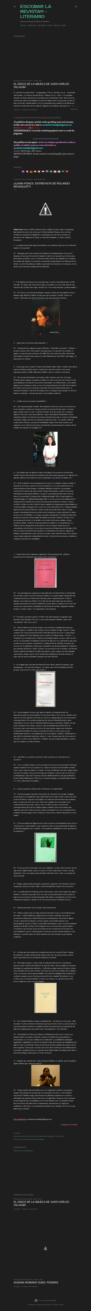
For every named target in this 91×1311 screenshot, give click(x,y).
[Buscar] (76, 6)
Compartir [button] (17, 109)
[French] (27, 171)
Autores (22, 1136)
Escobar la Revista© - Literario (35, 11)
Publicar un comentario (29, 109)
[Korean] (59, 171)
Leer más (74, 109)
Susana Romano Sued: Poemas (36, 1282)
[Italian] (39, 171)
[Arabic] (63, 171)
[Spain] (35, 171)
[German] (31, 171)
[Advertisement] (45, 274)
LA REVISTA (31, 25)
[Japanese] (55, 171)
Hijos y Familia (54, 25)
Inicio (23, 25)
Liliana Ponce (59, 1136)
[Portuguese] (51, 171)
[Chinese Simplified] (67, 171)
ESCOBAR (42, 25)
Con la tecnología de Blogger (47, 1300)
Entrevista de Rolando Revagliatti (43, 1136)
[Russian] (47, 171)
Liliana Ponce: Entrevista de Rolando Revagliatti (29, 1139)
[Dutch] (43, 171)
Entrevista (29, 1136)
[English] (23, 171)
